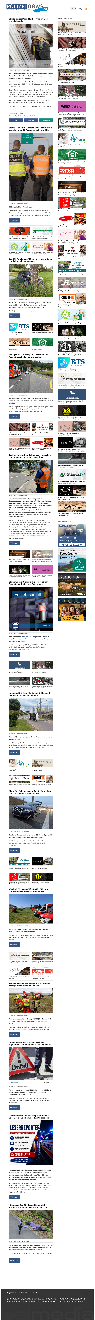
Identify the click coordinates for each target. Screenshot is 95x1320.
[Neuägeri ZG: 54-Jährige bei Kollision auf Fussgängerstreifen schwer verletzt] (31, 376)
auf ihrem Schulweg (29, 637)
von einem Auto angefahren (39, 639)
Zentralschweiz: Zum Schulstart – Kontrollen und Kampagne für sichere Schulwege (30, 456)
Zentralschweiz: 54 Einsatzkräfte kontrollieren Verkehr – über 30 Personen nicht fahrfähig (30, 129)
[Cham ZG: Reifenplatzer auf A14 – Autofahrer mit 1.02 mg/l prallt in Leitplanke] (31, 812)
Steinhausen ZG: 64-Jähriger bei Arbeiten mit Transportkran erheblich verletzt (30, 984)
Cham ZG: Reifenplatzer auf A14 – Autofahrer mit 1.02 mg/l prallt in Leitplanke (30, 792)
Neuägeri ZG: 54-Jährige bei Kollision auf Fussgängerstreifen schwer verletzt (28, 356)
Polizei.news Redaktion (23, 70)
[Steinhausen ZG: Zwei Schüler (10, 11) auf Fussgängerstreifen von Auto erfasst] (31, 609)
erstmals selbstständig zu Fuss (31, 505)
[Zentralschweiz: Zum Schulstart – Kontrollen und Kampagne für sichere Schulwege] (31, 476)
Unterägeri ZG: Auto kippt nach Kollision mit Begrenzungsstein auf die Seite (29, 694)
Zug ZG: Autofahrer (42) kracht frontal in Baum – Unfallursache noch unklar (30, 260)
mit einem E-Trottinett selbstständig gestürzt (25, 1249)
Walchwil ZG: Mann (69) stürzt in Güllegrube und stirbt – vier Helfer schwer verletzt (29, 890)
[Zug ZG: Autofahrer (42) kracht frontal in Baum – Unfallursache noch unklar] (31, 280)
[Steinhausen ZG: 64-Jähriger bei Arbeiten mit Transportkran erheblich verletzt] (31, 1000)
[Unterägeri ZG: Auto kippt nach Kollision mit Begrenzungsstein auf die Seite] (31, 714)
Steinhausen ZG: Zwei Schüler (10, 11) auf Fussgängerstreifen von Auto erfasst (28, 583)
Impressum (12, 1293)
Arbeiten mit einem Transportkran (21, 1021)
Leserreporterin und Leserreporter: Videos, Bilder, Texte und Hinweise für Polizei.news (29, 1117)
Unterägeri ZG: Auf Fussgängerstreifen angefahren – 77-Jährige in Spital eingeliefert (30, 1043)
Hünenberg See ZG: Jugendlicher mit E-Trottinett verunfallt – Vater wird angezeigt (28, 1206)
